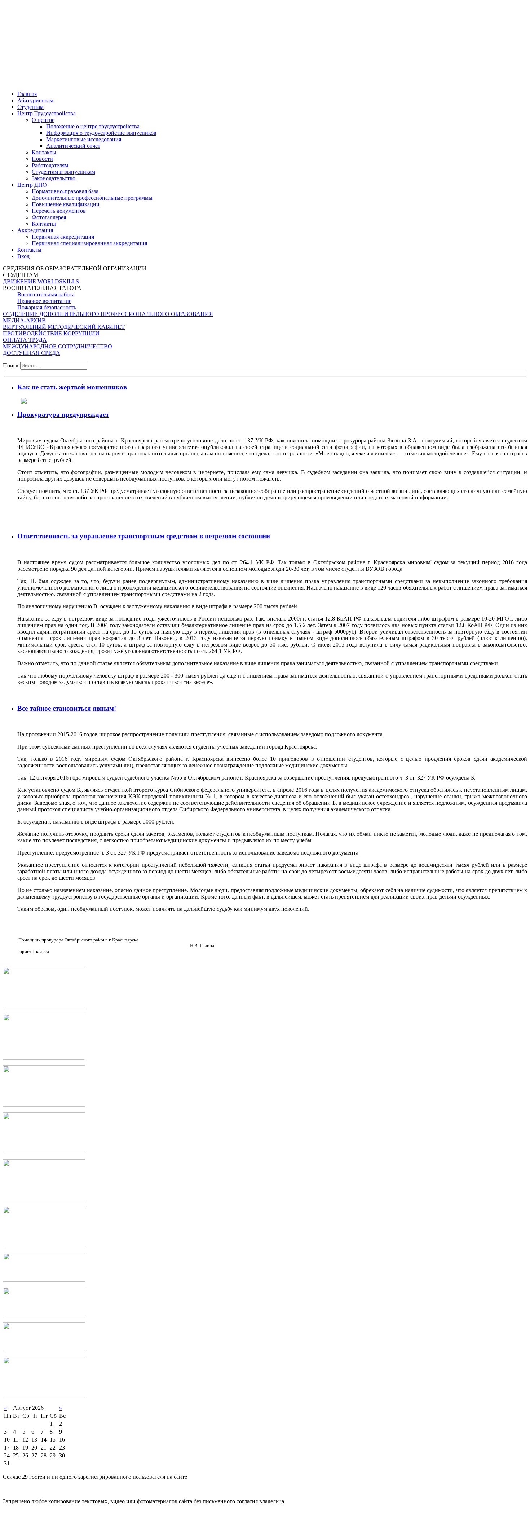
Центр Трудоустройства (46, 113)
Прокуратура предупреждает (63, 414)
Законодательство (53, 178)
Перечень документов (59, 211)
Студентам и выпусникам (63, 172)
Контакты (44, 224)
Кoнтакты (44, 152)
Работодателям (50, 165)
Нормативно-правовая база (65, 191)
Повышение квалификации (66, 204)
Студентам (30, 107)
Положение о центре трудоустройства (93, 126)
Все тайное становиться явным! (66, 708)
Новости (42, 159)
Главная (27, 94)
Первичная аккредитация (63, 237)
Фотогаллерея (49, 217)
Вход (23, 256)
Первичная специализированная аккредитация (89, 243)
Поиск (11, 365)
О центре (43, 120)
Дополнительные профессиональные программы (92, 198)
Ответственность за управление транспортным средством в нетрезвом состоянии (143, 536)
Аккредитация (35, 230)
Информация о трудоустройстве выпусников (101, 133)
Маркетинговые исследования (83, 139)
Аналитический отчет (73, 146)
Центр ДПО (32, 185)
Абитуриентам (35, 100)
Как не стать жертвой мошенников (72, 387)
